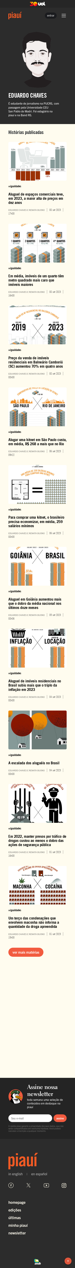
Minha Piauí (18, 1225)
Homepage (16, 1202)
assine (60, 1118)
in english (15, 1174)
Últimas (14, 1217)
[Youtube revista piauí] (46, 1185)
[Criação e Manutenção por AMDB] (37, 1261)
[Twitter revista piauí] (28, 1185)
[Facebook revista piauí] (11, 1185)
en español (39, 1174)
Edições (14, 1209)
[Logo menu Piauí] (15, 15)
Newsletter (17, 1232)
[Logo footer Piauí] (37, 1161)
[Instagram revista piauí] (64, 1185)
